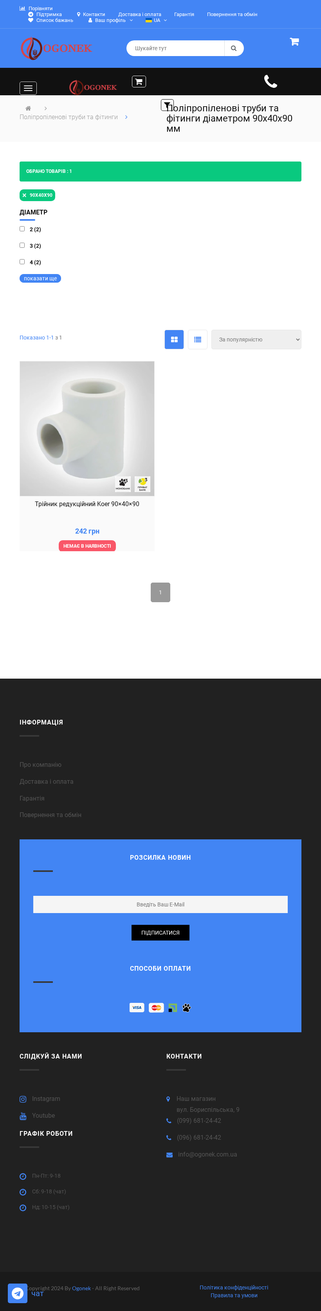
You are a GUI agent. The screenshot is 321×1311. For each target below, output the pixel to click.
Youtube (43, 1115)
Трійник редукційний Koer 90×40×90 (87, 504)
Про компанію (40, 764)
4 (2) (35, 262)
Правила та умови (234, 1295)
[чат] (17, 1293)
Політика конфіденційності (234, 1287)
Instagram (46, 1098)
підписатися (160, 933)
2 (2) (35, 229)
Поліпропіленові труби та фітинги (69, 117)
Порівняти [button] (40, 8)
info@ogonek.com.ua (207, 1154)
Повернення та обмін (50, 815)
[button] (295, 43)
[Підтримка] (270, 86)
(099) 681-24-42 (199, 1120)
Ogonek (82, 1288)
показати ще (40, 278)
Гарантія (32, 798)
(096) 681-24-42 (199, 1137)
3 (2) (35, 246)
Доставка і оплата (47, 781)
